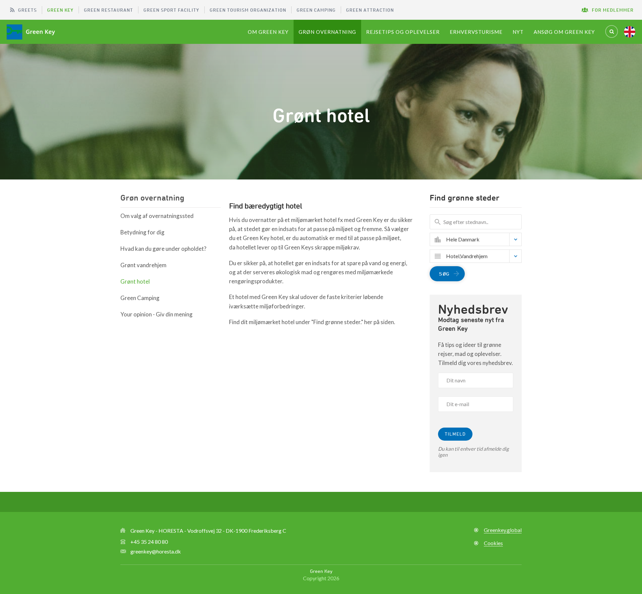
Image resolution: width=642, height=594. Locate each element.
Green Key (60, 10)
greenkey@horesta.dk (155, 551)
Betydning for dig (142, 232)
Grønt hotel (135, 281)
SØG (444, 274)
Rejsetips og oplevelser (403, 32)
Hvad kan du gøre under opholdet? (163, 248)
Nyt (518, 32)
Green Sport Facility (171, 10)
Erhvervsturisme (476, 32)
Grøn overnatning (327, 32)
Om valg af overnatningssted (157, 215)
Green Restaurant (108, 10)
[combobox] (480, 239)
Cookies (493, 543)
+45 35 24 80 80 (149, 541)
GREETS (27, 10)
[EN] (629, 32)
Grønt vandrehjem (143, 265)
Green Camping (316, 10)
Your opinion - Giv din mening (156, 314)
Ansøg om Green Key (564, 32)
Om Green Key (268, 32)
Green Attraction (370, 10)
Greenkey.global (503, 530)
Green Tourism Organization (248, 10)
